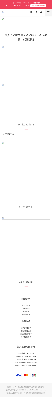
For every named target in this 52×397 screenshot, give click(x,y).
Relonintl (26, 305)
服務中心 (26, 308)
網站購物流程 (26, 331)
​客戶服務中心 (26, 337)
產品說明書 (26, 314)
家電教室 (26, 311)
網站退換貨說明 (26, 334)
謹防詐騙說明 (26, 328)
